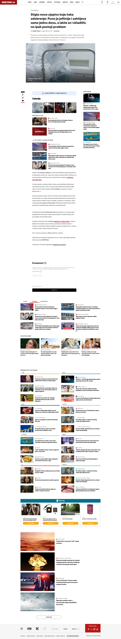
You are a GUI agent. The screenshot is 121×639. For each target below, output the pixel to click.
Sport (35, 2)
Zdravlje (65, 2)
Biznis (71, 2)
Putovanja (57, 2)
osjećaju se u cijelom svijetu (61, 221)
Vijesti (30, 2)
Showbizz (42, 2)
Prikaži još (49, 617)
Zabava (77, 2)
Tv (82, 2)
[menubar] (118, 2)
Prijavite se (54, 290)
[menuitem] (118, 2)
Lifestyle (49, 2)
